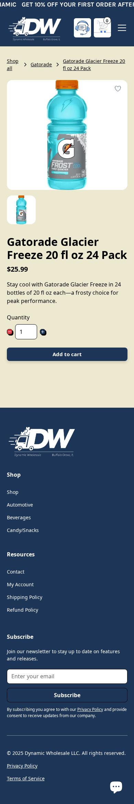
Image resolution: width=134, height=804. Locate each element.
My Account (20, 584)
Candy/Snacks (23, 530)
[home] (34, 28)
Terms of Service (26, 778)
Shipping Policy (24, 597)
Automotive (20, 504)
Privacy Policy (22, 765)
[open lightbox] (21, 209)
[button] (102, 27)
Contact (15, 571)
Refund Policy (22, 610)
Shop (13, 492)
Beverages (19, 517)
